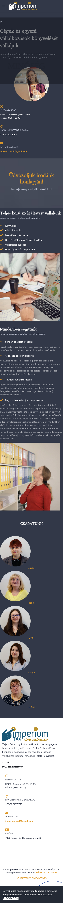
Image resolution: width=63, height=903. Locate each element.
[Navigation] (3, 6)
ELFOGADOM (11, 898)
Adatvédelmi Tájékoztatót (37, 894)
